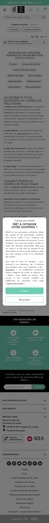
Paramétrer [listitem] (24, 299)
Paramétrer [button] (10, 269)
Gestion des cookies (15, 283)
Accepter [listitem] (24, 290)
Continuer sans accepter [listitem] (24, 220)
